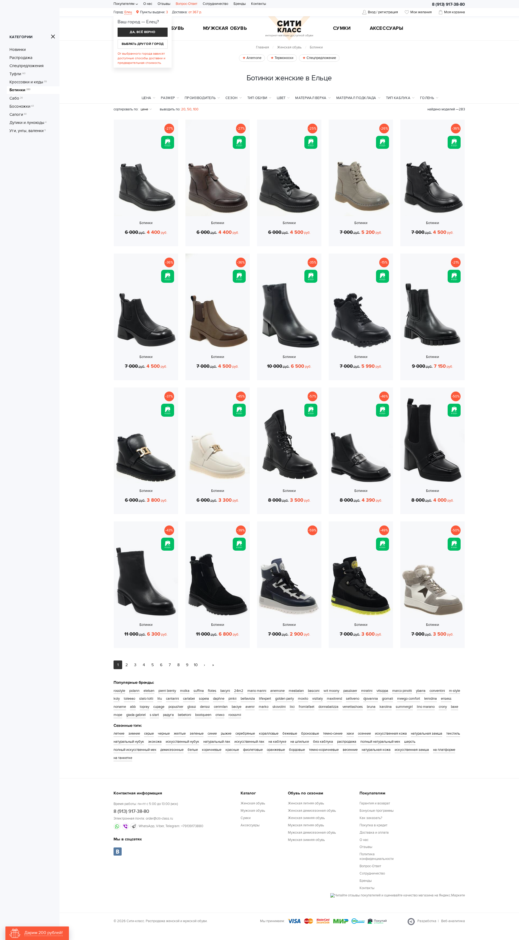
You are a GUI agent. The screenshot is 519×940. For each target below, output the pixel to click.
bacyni (225, 691)
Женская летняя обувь (306, 803)
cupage (158, 707)
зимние (134, 733)
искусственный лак (249, 741)
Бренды (240, 4)
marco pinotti (402, 691)
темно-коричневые (324, 750)
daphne (218, 698)
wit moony (331, 691)
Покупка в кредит (373, 825)
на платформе (444, 750)
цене (144, 109)
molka (184, 691)
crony (443, 707)
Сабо (16, 98)
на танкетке (123, 758)
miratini (366, 691)
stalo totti (146, 698)
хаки (350, 733)
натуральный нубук (129, 741)
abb (133, 707)
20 (183, 109)
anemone (277, 691)
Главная (262, 47)
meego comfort (408, 698)
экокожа (155, 741)
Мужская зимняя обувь (306, 840)
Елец (128, 12)
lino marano (426, 707)
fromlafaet (306, 707)
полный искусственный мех (135, 750)
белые (193, 750)
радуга (168, 715)
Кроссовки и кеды (28, 82)
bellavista (248, 698)
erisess (446, 698)
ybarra (420, 691)
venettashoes (352, 707)
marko (263, 707)
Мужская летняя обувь (306, 825)
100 (195, 109)
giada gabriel (136, 715)
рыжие (226, 733)
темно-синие (332, 733)
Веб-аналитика (453, 921)
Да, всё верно (142, 32)
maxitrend (334, 698)
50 (189, 109)
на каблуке (277, 741)
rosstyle (119, 691)
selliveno (352, 698)
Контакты (258, 4)
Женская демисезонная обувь (312, 810)
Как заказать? (371, 818)
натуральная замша (426, 733)
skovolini (279, 707)
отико (219, 715)
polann (134, 691)
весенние (350, 750)
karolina (386, 707)
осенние (364, 733)
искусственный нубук (182, 741)
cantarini (172, 698)
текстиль (453, 733)
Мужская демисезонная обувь (312, 832)
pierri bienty (167, 691)
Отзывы (164, 4)
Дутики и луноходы (27, 122)
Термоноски (283, 58)
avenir (250, 707)
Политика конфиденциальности (377, 856)
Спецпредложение (321, 58)
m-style (454, 691)
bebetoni (184, 715)
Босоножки (21, 106)
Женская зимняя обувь (306, 818)
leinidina (430, 698)
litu (159, 698)
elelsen (149, 691)
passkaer (350, 691)
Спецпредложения (26, 65)
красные (232, 750)
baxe (454, 707)
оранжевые (276, 750)
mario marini (256, 691)
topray (144, 707)
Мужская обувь (225, 28)
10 (196, 664)
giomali (387, 698)
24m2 (238, 691)
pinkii (232, 698)
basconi (314, 691)
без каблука (323, 741)
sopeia (204, 698)
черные (164, 733)
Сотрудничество (215, 4)
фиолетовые (253, 750)
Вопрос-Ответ (186, 4)
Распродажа (20, 57)
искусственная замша (412, 750)
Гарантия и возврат (375, 803)
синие (212, 733)
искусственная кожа (391, 733)
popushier (175, 707)
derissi (205, 707)
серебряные (245, 733)
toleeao (129, 698)
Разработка (426, 921)
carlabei (189, 698)
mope (118, 715)
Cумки (342, 28)
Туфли (17, 73)
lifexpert (265, 698)
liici (292, 707)
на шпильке (299, 741)
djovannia (370, 698)
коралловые (268, 733)
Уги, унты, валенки (27, 130)
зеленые (197, 733)
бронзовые (310, 733)
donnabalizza (328, 707)
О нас (147, 4)
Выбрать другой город (143, 44)
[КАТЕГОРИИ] (53, 36)
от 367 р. (187, 12)
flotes (212, 691)
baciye (236, 707)
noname (120, 707)
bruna (371, 707)
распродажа (346, 741)
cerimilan (221, 707)
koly (117, 698)
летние (119, 733)
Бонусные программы (377, 810)
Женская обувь (289, 47)
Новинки (17, 49)
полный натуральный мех (380, 741)
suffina (199, 691)
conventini (437, 691)
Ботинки (19, 90)
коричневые (211, 750)
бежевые (289, 733)
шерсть (409, 741)
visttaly (317, 698)
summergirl (404, 707)
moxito (303, 698)
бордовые (297, 750)
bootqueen (203, 715)
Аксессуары (387, 28)
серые (149, 733)
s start (154, 715)
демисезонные (172, 750)
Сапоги (18, 114)
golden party (284, 698)
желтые (180, 733)
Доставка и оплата (374, 832)
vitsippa (382, 691)
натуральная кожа (376, 750)
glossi (191, 707)
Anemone (253, 58)
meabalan (296, 691)
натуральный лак (216, 741)
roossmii (234, 715)
